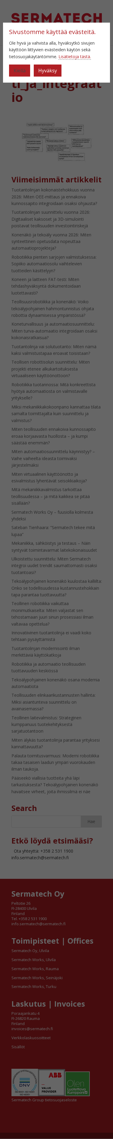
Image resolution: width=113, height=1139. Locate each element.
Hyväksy (47, 70)
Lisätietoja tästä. (74, 56)
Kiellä (20, 70)
